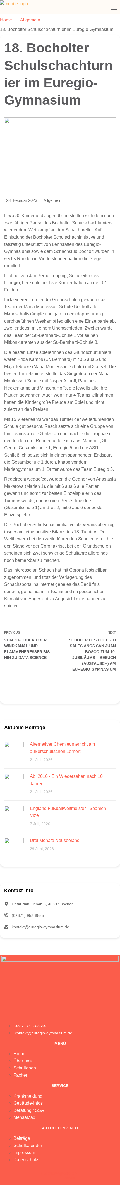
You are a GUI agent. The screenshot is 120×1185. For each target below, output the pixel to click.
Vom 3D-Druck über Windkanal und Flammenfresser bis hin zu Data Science (27, 649)
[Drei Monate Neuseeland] (14, 847)
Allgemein (52, 200)
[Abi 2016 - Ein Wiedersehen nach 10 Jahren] (14, 783)
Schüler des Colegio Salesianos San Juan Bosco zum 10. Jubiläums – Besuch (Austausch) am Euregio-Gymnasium (92, 654)
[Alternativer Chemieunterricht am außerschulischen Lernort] (14, 751)
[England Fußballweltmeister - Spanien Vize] (14, 815)
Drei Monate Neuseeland (55, 840)
